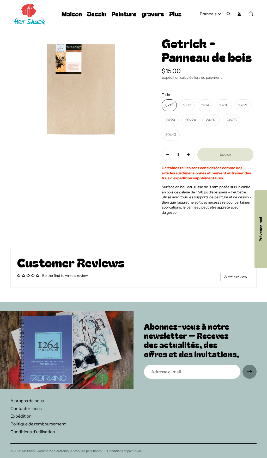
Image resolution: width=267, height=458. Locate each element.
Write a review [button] (235, 276)
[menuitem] (175, 14)
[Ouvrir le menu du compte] (239, 14)
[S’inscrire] (249, 372)
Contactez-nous (26, 408)
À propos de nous (27, 400)
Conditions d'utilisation (32, 431)
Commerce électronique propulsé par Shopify (69, 451)
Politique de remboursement (38, 423)
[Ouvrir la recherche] (228, 14)
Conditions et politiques (124, 451)
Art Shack (28, 451)
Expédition (21, 416)
